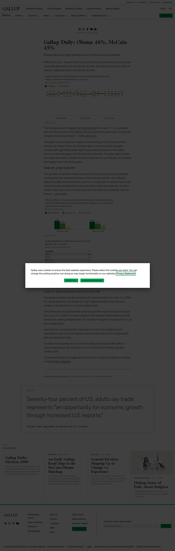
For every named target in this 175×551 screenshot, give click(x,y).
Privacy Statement (125, 273)
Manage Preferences (92, 280)
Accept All (71, 280)
